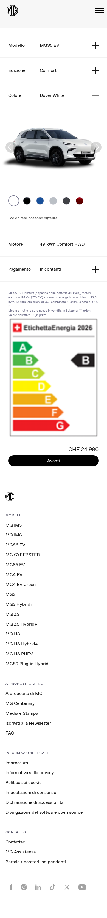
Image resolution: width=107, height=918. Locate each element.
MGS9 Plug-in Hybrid (27, 664)
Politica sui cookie (23, 782)
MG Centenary (20, 703)
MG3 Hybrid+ (19, 604)
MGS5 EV (15, 565)
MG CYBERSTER (22, 555)
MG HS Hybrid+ (21, 644)
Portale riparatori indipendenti (35, 862)
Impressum (16, 763)
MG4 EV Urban (20, 584)
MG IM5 (13, 525)
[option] (14, 201)
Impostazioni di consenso (30, 792)
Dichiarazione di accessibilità (34, 802)
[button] (10, 147)
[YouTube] (82, 887)
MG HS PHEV (19, 654)
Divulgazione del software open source (44, 812)
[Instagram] (24, 887)
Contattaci (15, 842)
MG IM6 (13, 535)
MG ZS (12, 614)
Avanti (53, 461)
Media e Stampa (21, 713)
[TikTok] (52, 887)
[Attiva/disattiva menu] (98, 10)
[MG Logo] (9, 497)
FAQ (9, 733)
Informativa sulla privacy (29, 772)
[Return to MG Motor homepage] (12, 10)
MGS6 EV (15, 545)
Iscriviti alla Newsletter (28, 723)
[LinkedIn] (38, 887)
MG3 (10, 594)
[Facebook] (11, 887)
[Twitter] (67, 887)
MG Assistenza (20, 852)
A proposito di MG (24, 693)
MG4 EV (13, 574)
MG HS (12, 634)
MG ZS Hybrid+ (21, 624)
